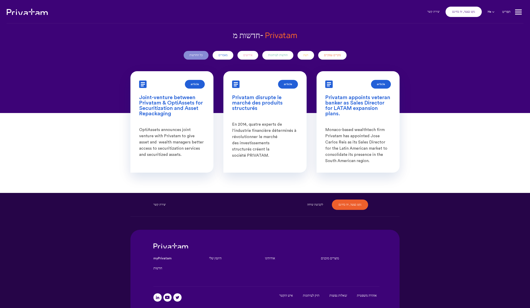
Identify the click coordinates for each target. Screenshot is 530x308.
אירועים (247, 55)
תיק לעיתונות (311, 295)
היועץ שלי (215, 258)
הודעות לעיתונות (278, 55)
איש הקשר (286, 295)
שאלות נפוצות (338, 295)
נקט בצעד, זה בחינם (463, 11)
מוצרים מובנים (330, 258)
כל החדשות (196, 55)
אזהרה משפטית (367, 295)
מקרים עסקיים (332, 55)
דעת (305, 55)
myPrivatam (162, 258)
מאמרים (223, 55)
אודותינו (270, 258)
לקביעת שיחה (315, 204)
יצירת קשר (433, 11)
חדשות (157, 268)
